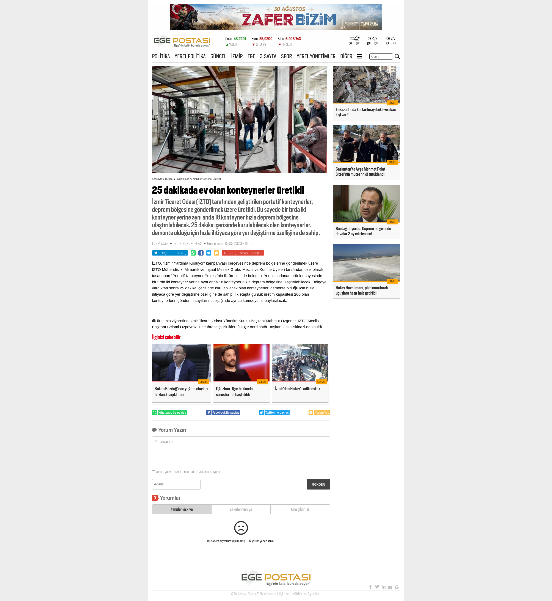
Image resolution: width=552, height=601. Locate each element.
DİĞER (346, 56)
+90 (295, 594)
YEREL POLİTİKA (190, 56)
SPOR (286, 56)
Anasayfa (157, 178)
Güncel (169, 178)
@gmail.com (314, 594)
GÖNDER (318, 484)
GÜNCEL (218, 56)
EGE (251, 56)
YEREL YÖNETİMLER (316, 56)
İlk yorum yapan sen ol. (261, 541)
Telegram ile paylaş (172, 253)
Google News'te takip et (245, 253)
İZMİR (237, 56)
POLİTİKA (161, 56)
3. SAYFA (268, 56)
